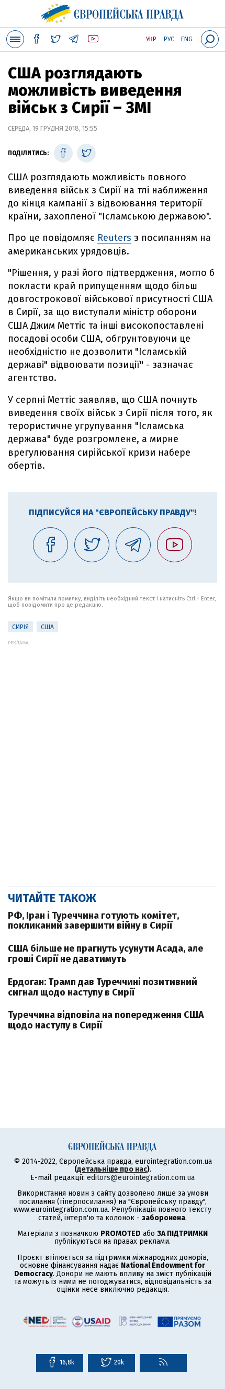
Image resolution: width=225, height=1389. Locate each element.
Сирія (20, 627)
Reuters (114, 238)
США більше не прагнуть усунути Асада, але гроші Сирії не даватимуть (105, 954)
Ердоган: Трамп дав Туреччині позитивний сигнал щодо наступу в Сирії (102, 987)
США (47, 627)
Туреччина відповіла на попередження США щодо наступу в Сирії (106, 1020)
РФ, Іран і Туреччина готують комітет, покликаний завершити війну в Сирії (93, 921)
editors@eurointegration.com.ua (141, 1177)
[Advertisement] (112, 757)
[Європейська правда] (113, 12)
